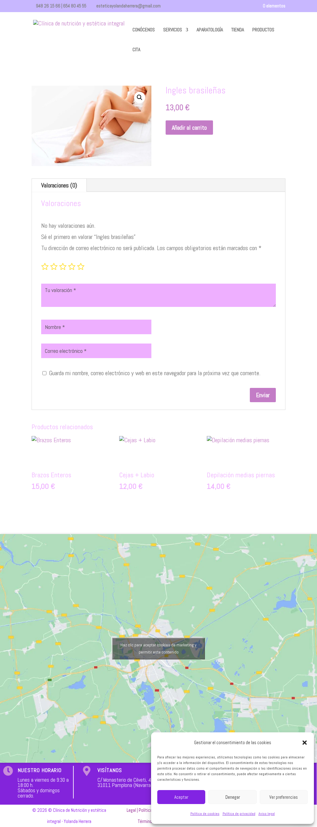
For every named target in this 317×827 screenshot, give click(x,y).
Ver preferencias (283, 797)
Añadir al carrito (189, 128)
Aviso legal (266, 813)
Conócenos (143, 30)
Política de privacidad (239, 813)
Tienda (237, 30)
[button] (305, 742)
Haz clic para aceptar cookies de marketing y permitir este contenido (158, 648)
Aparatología (210, 30)
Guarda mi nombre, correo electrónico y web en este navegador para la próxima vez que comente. (154, 373)
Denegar (232, 797)
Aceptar (181, 797)
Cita (136, 50)
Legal (131, 810)
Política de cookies (204, 813)
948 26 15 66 (48, 6)
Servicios (172, 30)
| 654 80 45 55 (73, 6)
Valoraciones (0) (59, 185)
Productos (263, 30)
